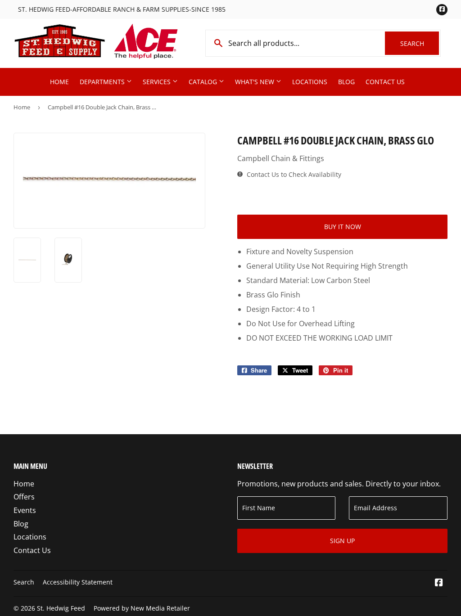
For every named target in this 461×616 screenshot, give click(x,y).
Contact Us (385, 81)
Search (419, 43)
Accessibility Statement (78, 582)
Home (59, 81)
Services (157, 81)
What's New (255, 81)
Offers (24, 497)
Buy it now (342, 226)
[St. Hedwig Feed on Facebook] (439, 583)
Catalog (204, 81)
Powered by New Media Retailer (142, 608)
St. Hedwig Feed (61, 608)
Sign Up (342, 540)
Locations (309, 81)
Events (25, 510)
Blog (346, 81)
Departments (103, 81)
